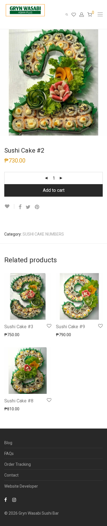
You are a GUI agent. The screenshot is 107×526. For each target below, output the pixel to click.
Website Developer (21, 486)
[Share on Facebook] (20, 207)
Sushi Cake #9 (70, 326)
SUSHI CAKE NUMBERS (43, 234)
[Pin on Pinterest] (37, 207)
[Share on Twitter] (28, 207)
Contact (11, 475)
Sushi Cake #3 (18, 326)
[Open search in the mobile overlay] (68, 14)
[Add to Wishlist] (9, 206)
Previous (5, 82)
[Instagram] (14, 499)
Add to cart (53, 190)
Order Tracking (17, 464)
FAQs (9, 453)
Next (102, 82)
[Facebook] (5, 499)
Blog (8, 442)
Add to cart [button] (11, 334)
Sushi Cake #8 (18, 401)
